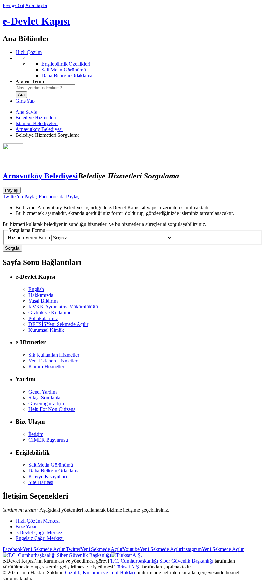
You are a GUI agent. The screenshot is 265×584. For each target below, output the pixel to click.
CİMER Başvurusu (48, 440)
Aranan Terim (30, 81)
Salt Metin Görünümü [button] (50, 465)
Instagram (213, 549)
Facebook (34, 549)
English (36, 289)
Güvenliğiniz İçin (46, 403)
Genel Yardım (42, 392)
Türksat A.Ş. (127, 566)
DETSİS (58, 324)
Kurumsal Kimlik (46, 330)
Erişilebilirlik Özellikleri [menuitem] (65, 64)
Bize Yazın (26, 526)
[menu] (139, 67)
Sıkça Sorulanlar (45, 397)
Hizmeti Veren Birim (29, 237)
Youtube (152, 549)
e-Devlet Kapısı (36, 21)
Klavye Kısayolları (47, 476)
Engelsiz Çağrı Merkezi (40, 538)
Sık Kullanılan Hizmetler (53, 355)
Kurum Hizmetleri (47, 366)
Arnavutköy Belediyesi (39, 129)
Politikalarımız (43, 318)
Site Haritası (40, 482)
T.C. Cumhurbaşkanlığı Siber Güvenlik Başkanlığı (161, 561)
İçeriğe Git (13, 5)
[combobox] (45, 87)
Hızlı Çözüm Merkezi (38, 521)
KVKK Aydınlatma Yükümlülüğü (63, 306)
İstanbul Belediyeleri (37, 123)
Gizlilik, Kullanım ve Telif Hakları (100, 572)
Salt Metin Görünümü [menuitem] (63, 69)
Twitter (93, 549)
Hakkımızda (40, 295)
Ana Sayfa (36, 5)
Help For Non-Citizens (51, 409)
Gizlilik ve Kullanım (49, 312)
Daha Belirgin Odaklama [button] (54, 470)
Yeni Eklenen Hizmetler (52, 360)
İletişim (35, 434)
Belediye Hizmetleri (36, 117)
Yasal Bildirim (43, 301)
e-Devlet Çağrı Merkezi (40, 532)
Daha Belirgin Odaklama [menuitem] (66, 75)
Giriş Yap (25, 100)
